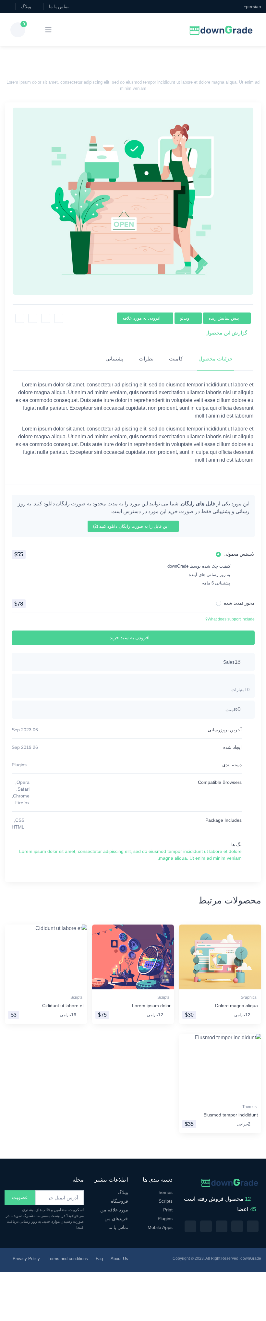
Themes (249, 1106)
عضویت (20, 1197)
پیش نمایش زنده (224, 318)
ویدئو (184, 318)
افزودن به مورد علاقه (142, 318)
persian (253, 6)
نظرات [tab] (146, 358)
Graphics (249, 997)
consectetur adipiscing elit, (105, 851)
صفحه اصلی (156, 59)
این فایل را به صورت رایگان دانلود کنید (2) (131, 526)
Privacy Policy (26, 1258)
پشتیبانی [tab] (114, 358)
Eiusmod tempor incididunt (230, 1114)
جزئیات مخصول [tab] (216, 358)
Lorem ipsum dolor (151, 1005)
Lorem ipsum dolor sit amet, (48, 851)
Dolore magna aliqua (236, 1005)
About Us (119, 1258)
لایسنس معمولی (239, 554)
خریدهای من (116, 1218)
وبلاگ (26, 6)
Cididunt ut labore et (63, 1005)
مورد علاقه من (114, 1209)
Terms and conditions (68, 1258)
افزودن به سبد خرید (130, 637)
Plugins (19, 764)
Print (168, 1209)
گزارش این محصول (226, 333)
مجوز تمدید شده (239, 603)
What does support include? (230, 619)
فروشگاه (119, 1201)
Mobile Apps (160, 1227)
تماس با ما (59, 6)
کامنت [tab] (176, 358)
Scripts (163, 997)
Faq (99, 1258)
